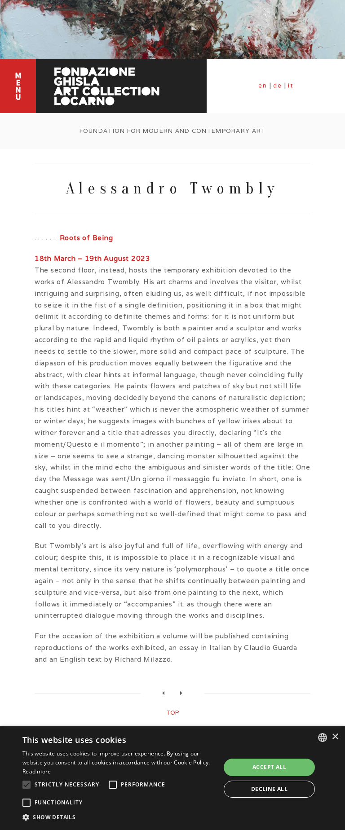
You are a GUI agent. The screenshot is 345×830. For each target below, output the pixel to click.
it (290, 85)
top (172, 712)
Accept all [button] (269, 767)
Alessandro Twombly (172, 188)
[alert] (172, 778)
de (277, 85)
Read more (36, 771)
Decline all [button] (269, 789)
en (262, 85)
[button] (118, 817)
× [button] (335, 736)
